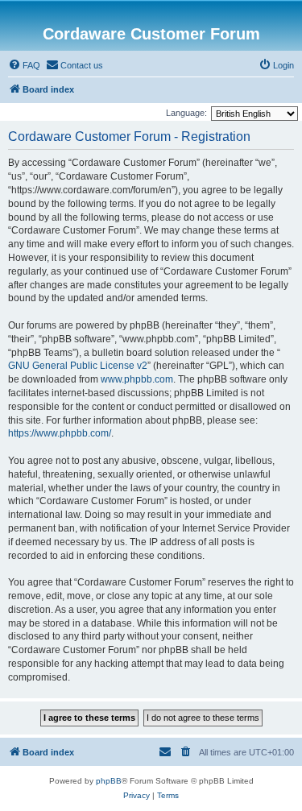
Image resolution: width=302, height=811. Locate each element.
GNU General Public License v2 (77, 365)
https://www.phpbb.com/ (59, 433)
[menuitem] (24, 65)
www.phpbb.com (137, 379)
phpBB (109, 780)
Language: (186, 113)
